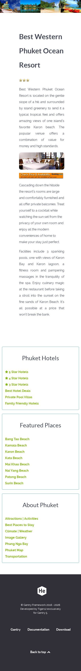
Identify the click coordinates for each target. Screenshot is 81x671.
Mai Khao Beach (17, 464)
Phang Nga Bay (16, 544)
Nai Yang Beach (17, 470)
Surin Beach (14, 483)
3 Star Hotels (18, 384)
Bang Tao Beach (17, 439)
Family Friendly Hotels (22, 403)
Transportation (16, 556)
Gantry (16, 629)
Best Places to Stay (19, 525)
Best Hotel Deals (17, 391)
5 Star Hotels (18, 372)
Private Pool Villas (18, 397)
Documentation (38, 629)
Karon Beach (15, 452)
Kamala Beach (16, 445)
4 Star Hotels (18, 378)
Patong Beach (15, 477)
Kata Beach (13, 458)
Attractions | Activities (21, 519)
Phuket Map (14, 550)
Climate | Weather (18, 531)
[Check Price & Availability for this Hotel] (41, 176)
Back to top (38, 652)
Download (63, 629)
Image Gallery (16, 537)
